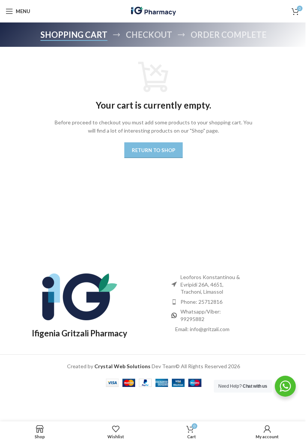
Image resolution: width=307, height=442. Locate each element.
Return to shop (153, 150)
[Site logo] (153, 10)
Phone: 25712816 (201, 302)
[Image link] (79, 296)
